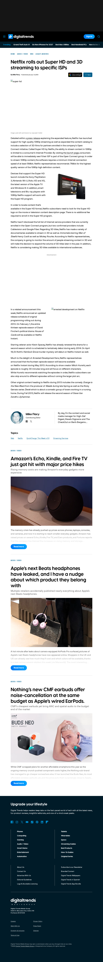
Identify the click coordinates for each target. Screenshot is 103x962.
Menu (4, 36)
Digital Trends (16, 40)
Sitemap (36, 931)
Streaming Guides (68, 844)
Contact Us (21, 871)
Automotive (22, 856)
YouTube (27, 822)
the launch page (71, 152)
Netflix (20, 438)
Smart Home (22, 848)
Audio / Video (22, 844)
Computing (21, 836)
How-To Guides (67, 852)
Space (63, 840)
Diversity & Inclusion (17, 931)
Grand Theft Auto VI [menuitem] (21, 44)
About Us (20, 867)
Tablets (64, 831)
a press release (33, 138)
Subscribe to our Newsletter (71, 867)
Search (99, 36)
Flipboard (47, 822)
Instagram (17, 822)
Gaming (20, 840)
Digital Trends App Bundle (71, 884)
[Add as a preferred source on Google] (75, 75)
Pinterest (37, 822)
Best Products (66, 848)
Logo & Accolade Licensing (27, 884)
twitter (31, 421)
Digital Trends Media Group (25, 946)
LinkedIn (42, 822)
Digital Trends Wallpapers (70, 875)
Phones (20, 831)
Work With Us (15, 926)
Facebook (12, 822)
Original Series (67, 856)
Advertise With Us (24, 875)
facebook (27, 421)
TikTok (32, 822)
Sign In (89, 36)
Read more (19, 546)
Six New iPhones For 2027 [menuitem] (42, 44)
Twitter (22, 822)
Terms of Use (15, 935)
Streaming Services (60, 438)
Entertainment (23, 852)
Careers (13, 921)
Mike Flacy (16, 75)
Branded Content (67, 871)
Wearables (65, 836)
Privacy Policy (37, 921)
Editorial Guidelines (24, 879)
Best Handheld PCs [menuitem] (79, 44)
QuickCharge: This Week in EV (38, 438)
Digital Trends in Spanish (70, 879)
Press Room (37, 926)
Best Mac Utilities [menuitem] (62, 44)
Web (12, 438)
